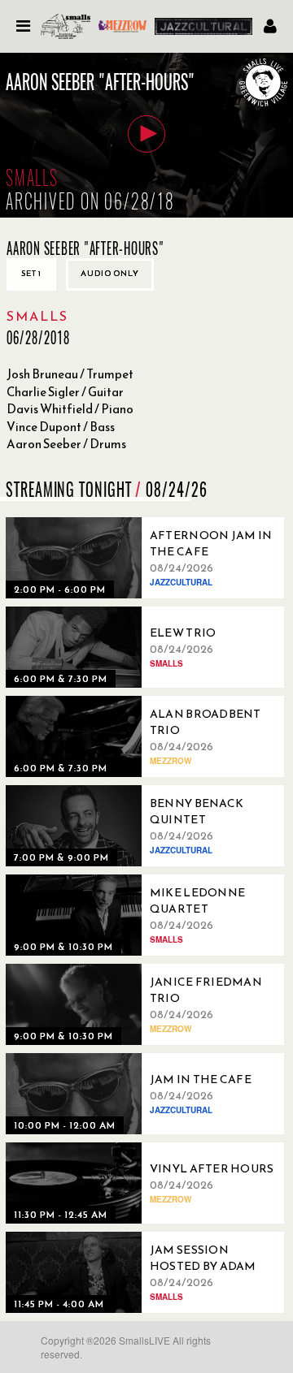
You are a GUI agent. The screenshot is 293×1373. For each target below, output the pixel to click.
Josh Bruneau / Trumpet (70, 374)
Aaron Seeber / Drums (66, 443)
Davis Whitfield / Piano (70, 408)
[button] (146, 134)
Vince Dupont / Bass (61, 426)
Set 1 (31, 273)
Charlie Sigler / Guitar (65, 391)
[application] (146, 135)
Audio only (110, 273)
